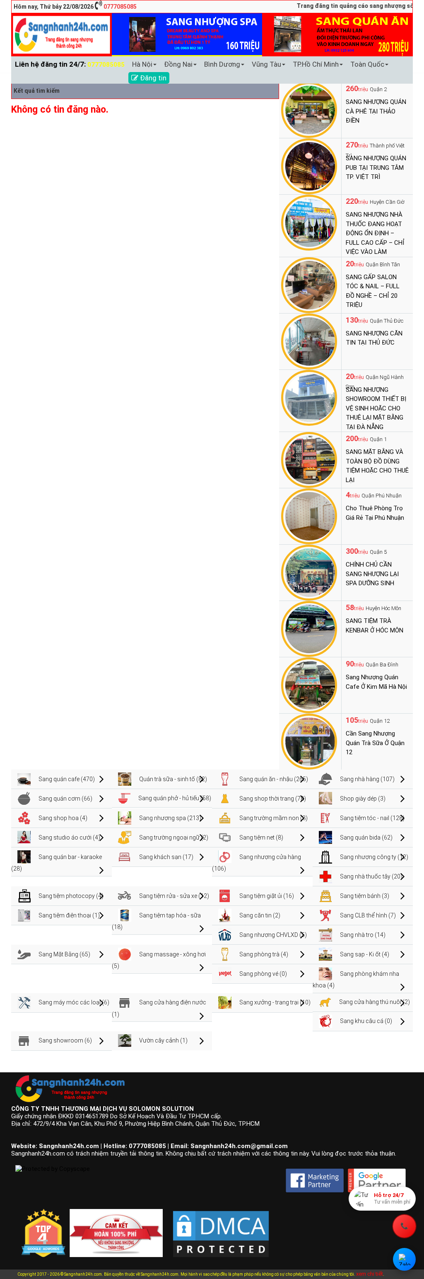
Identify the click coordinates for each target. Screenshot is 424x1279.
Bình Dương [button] (222, 64)
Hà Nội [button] (142, 64)
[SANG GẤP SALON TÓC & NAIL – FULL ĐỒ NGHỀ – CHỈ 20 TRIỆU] (309, 284)
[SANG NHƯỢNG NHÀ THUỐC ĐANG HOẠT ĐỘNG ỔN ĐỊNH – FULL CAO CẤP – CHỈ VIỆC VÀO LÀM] (309, 222)
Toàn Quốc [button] (367, 64)
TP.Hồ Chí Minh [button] (316, 64)
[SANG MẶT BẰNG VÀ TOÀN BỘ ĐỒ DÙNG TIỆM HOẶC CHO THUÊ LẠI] (309, 459)
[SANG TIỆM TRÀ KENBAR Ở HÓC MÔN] (309, 628)
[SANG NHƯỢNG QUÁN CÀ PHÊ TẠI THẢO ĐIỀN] (309, 109)
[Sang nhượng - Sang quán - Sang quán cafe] (61, 34)
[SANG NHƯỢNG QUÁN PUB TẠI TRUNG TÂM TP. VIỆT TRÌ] (309, 165)
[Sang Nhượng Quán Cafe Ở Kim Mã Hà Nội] (309, 684)
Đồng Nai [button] (178, 64)
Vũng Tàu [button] (266, 64)
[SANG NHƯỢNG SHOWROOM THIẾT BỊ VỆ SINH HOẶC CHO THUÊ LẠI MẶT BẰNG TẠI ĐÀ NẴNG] (309, 397)
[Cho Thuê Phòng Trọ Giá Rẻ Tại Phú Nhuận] (309, 515)
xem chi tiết (369, 1274)
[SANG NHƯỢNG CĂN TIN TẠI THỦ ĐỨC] (309, 341)
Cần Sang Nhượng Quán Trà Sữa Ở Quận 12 (375, 743)
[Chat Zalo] (404, 1259)
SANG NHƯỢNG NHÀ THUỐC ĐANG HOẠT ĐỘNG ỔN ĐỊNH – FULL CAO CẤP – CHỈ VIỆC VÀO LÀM (375, 233)
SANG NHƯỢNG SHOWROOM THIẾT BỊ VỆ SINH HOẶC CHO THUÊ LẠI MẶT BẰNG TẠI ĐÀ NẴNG (376, 408)
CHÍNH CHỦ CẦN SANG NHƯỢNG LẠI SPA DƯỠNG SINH (372, 574)
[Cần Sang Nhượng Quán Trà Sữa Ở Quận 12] (309, 741)
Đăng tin (152, 78)
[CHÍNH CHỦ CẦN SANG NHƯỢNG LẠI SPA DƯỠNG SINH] (309, 572)
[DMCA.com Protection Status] (221, 1227)
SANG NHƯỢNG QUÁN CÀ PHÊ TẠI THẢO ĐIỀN (376, 111)
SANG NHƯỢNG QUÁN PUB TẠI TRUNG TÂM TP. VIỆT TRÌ (376, 167)
